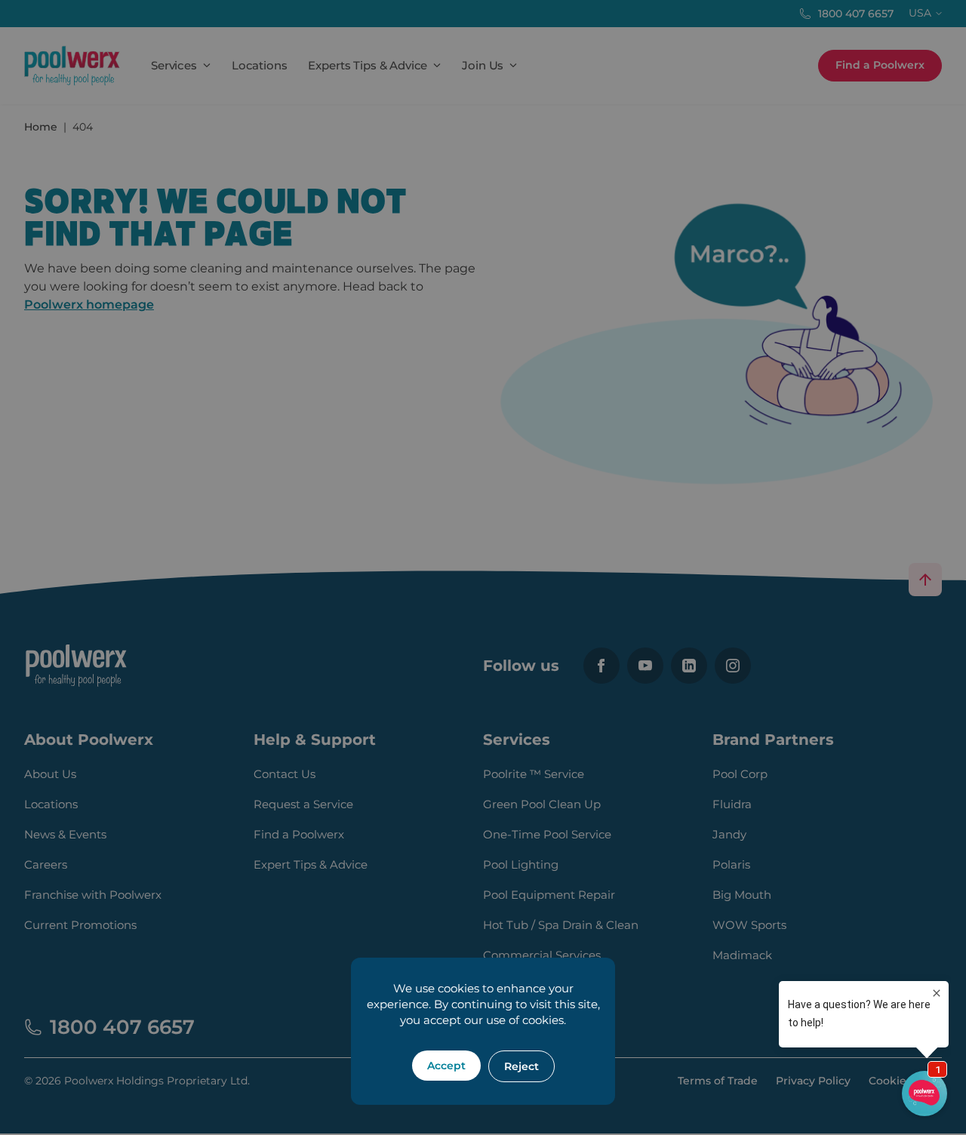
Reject (521, 1066)
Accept (446, 1065)
